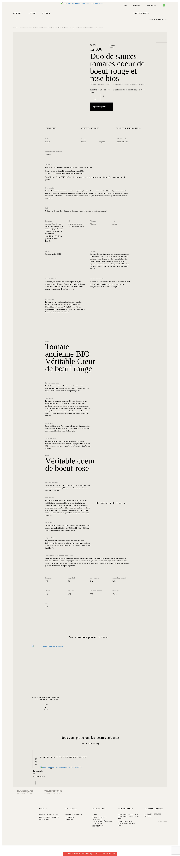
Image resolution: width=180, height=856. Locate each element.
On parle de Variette (74, 814)
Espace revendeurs (158, 19)
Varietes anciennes (27, 27)
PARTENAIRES (44, 820)
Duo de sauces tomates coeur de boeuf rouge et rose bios (89, 27)
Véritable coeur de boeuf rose (40, 27)
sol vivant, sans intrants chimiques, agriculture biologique (90, 854)
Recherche (136, 5)
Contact (125, 5)
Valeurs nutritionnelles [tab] (128, 128)
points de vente (141, 13)
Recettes (36, 783)
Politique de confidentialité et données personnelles (103, 821)
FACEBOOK (69, 820)
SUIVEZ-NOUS (71, 809)
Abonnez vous (97, 826)
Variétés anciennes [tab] (90, 128)
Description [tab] (51, 128)
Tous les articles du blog (90, 744)
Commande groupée (153, 809)
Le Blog (46, 13)
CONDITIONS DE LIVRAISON (128, 814)
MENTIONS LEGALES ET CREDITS (126, 824)
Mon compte (151, 5)
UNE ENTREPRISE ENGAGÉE (49, 817)
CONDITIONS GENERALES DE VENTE (128, 818)
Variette (17, 13)
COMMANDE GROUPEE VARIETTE (152, 815)
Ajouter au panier (99, 107)
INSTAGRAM (70, 817)
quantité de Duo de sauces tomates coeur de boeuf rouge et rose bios (117, 91)
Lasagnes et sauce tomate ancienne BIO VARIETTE (63, 757)
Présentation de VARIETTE (49, 814)
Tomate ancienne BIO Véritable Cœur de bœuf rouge (61, 27)
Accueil (15, 27)
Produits (32, 13)
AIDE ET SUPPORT (125, 809)
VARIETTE (43, 809)
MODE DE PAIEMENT (125, 821)
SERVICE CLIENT (99, 809)
